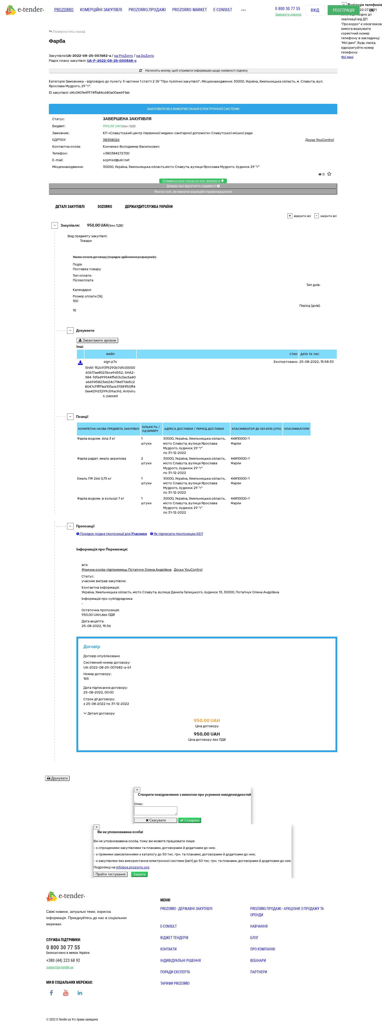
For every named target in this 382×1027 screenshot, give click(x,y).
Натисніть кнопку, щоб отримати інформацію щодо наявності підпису (196, 70)
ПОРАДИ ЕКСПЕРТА (175, 972)
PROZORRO (64, 9)
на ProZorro (123, 56)
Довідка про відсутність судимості (192, 186)
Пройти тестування (111, 874)
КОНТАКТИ (168, 949)
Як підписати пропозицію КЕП (178, 534)
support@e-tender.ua (59, 967)
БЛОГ (254, 938)
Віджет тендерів (174, 938)
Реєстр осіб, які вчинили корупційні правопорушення (193, 192)
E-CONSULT (222, 9)
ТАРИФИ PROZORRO (174, 983)
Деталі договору (101, 713)
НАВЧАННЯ (259, 926)
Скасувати (157, 820)
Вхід (315, 10)
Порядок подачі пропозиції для (113, 534)
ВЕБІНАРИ (258, 960)
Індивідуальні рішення (180, 960)
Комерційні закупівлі (101, 9)
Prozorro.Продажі (147, 9)
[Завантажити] (80, 364)
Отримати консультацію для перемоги (191, 181)
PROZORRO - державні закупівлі (186, 909)
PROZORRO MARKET (189, 9)
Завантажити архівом (99, 340)
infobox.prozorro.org (132, 867)
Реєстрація (343, 10)
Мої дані (347, 57)
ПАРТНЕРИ (258, 972)
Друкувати (59, 778)
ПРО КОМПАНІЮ (262, 949)
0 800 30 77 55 (287, 8)
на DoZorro (145, 56)
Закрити (139, 874)
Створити (191, 820)
